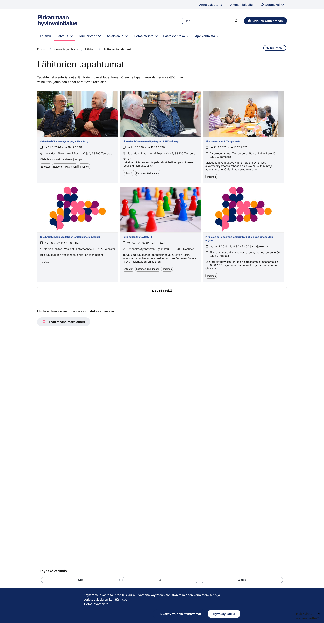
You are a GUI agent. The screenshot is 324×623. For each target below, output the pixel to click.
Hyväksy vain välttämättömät (179, 614)
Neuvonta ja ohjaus (65, 49)
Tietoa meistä (143, 36)
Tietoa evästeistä (96, 604)
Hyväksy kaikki (224, 614)
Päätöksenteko (174, 36)
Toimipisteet (87, 36)
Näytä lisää (162, 291)
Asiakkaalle (115, 36)
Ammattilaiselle (241, 4)
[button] (80, 580)
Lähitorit (90, 49)
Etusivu (45, 36)
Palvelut (62, 36)
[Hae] (236, 21)
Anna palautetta (210, 4)
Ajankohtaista (205, 36)
